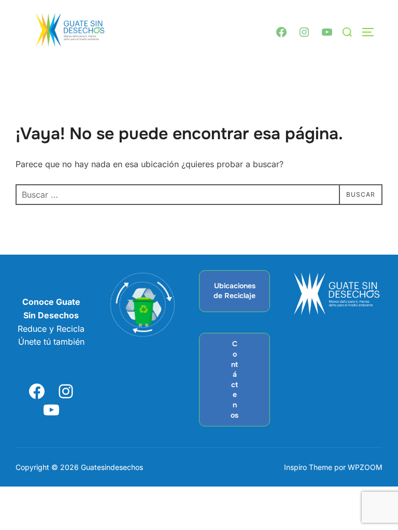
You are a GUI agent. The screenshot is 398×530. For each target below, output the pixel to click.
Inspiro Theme (308, 467)
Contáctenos (234, 379)
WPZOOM (365, 467)
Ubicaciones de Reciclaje (234, 291)
